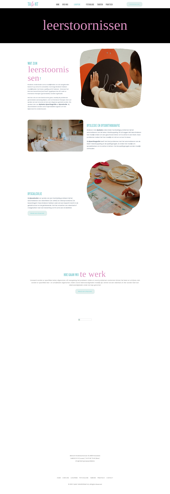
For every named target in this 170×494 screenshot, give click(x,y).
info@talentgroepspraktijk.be (85, 461)
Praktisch (109, 4)
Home (57, 4)
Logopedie (77, 4)
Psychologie (90, 4)
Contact (109, 478)
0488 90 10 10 (74, 458)
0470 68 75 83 (90, 458)
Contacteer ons (134, 4)
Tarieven (100, 4)
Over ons (65, 4)
